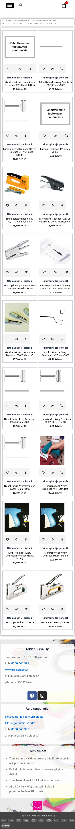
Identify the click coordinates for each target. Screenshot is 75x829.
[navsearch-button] (21, 5)
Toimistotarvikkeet (45, 20)
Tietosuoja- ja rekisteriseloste (24, 716)
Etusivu (6, 20)
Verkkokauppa (23, 20)
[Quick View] (19, 69)
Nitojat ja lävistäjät (14, 24)
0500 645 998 (20, 663)
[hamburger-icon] (10, 5)
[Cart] (64, 5)
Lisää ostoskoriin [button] (31, 69)
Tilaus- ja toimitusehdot (20, 723)
